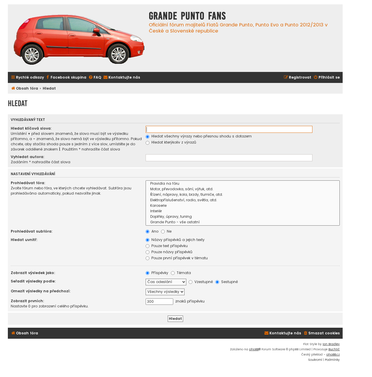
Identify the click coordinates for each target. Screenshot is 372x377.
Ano (154, 231)
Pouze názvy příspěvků (171, 251)
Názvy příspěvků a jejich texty (177, 239)
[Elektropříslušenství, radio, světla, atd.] (242, 200)
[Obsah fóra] (79, 40)
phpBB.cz (333, 354)
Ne (168, 231)
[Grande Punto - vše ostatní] (242, 222)
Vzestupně (203, 281)
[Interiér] (242, 211)
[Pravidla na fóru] (242, 183)
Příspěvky (159, 272)
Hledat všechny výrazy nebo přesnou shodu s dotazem (201, 136)
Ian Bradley (331, 344)
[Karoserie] (242, 206)
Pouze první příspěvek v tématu (179, 257)
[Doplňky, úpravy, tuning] (242, 217)
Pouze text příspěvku (169, 245)
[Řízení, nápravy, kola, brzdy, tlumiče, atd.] (242, 194)
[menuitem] (65, 77)
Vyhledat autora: (27, 156)
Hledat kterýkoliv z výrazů (173, 142)
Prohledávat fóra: (28, 182)
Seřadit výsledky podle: (33, 281)
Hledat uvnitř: (24, 239)
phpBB (254, 349)
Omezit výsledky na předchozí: (41, 291)
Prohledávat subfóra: (32, 231)
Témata (183, 272)
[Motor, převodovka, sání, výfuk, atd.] (242, 189)
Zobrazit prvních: (27, 300)
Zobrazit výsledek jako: (33, 272)
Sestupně (229, 281)
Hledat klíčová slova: (31, 128)
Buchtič (334, 349)
